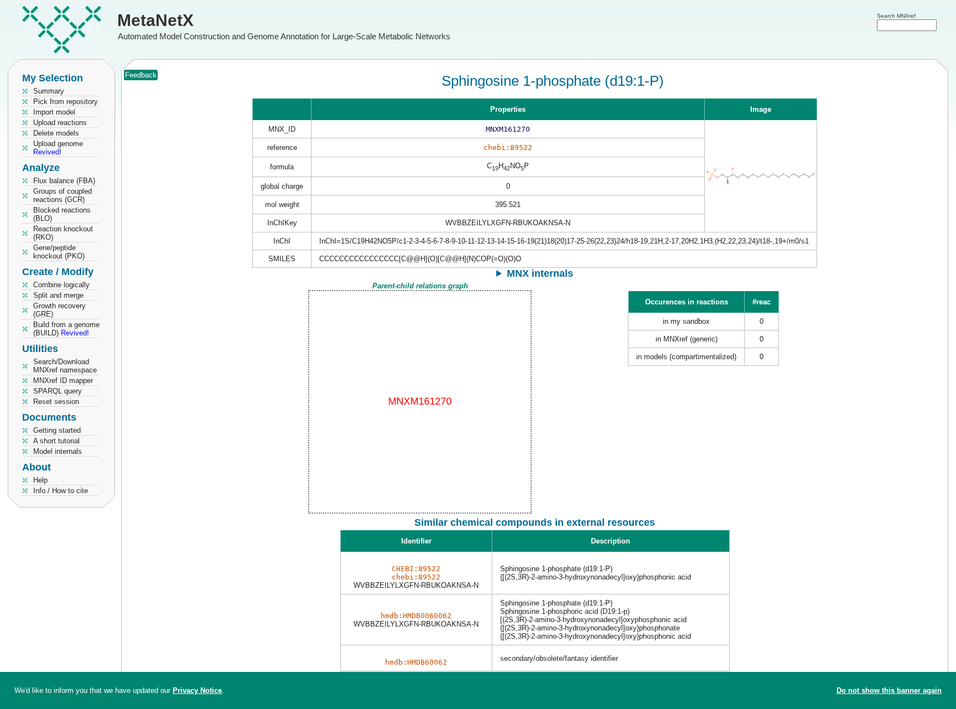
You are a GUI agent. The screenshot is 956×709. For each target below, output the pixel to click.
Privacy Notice (197, 690)
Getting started (57, 430)
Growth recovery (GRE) (59, 310)
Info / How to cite (60, 491)
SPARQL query (57, 391)
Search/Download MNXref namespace (65, 366)
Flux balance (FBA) (64, 181)
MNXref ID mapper (63, 380)
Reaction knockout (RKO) (63, 233)
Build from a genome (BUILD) (66, 328)
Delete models (56, 133)
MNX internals (540, 273)
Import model (54, 112)
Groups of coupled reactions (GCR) (62, 195)
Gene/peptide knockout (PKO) (59, 252)
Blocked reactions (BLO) (62, 214)
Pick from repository (65, 101)
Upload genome (58, 147)
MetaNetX (155, 20)
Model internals (57, 451)
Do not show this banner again (889, 690)
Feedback (141, 75)
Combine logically (61, 285)
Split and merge (58, 295)
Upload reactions (60, 122)
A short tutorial (56, 441)
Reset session (56, 401)
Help (40, 480)
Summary (48, 91)
